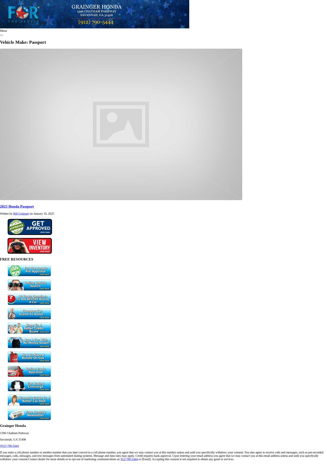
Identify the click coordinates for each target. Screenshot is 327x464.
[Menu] (1, 35)
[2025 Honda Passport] (121, 199)
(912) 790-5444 (9, 446)
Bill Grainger (21, 213)
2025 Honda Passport (17, 206)
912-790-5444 (129, 459)
